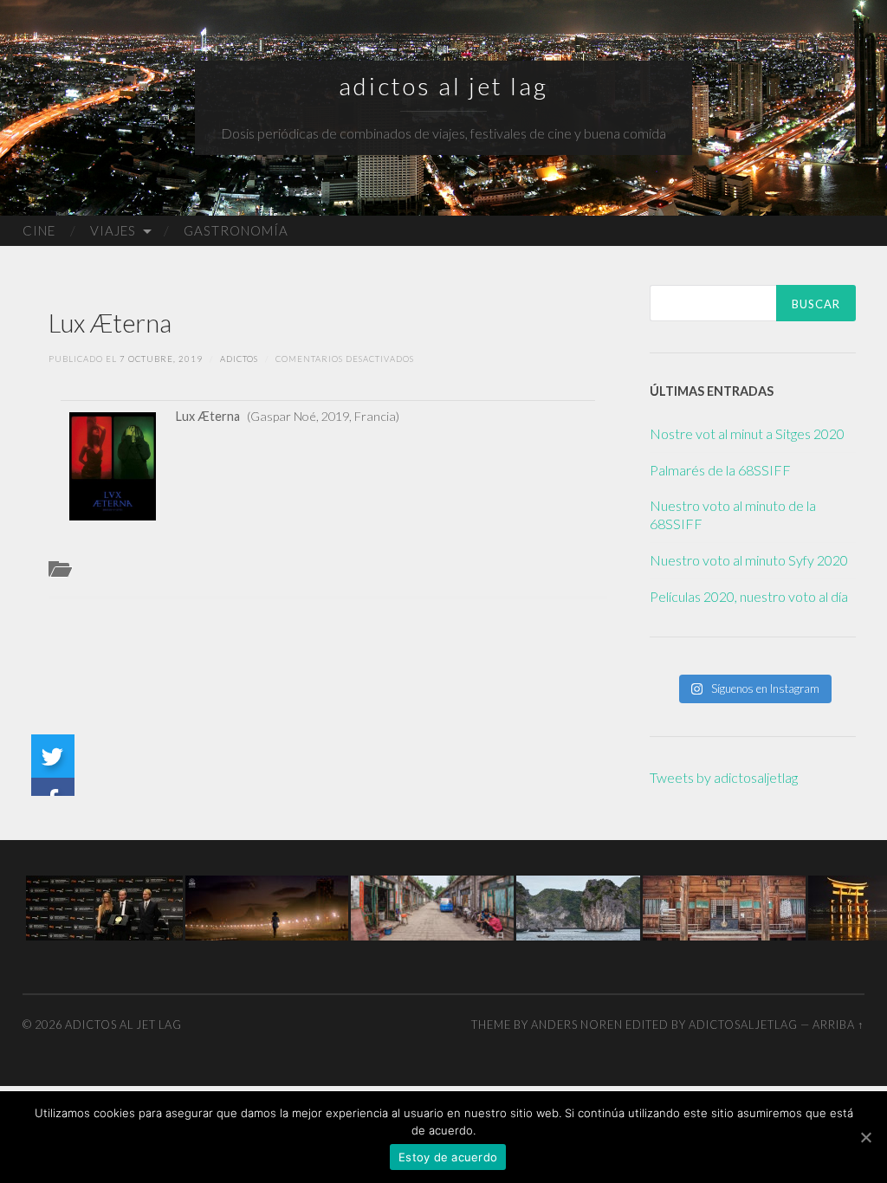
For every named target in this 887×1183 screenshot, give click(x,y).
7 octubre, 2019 (161, 359)
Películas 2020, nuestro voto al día (749, 596)
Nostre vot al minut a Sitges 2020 (747, 433)
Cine (39, 230)
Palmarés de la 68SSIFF (720, 470)
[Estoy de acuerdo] (865, 1137)
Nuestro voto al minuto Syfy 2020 (749, 560)
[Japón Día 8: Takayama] (724, 906)
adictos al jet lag (443, 85)
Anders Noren (577, 1024)
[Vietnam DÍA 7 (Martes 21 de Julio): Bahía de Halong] (578, 906)
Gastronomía (236, 230)
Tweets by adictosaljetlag (724, 777)
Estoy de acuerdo (447, 1157)
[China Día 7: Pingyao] (432, 906)
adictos (239, 359)
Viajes (113, 230)
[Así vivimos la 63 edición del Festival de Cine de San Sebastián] (104, 906)
